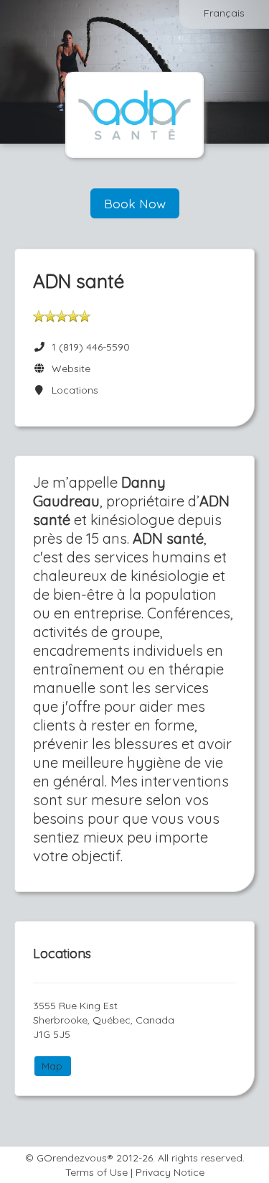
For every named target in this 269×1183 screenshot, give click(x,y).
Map (52, 1065)
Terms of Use (96, 1172)
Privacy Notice (170, 1172)
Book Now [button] (135, 203)
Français (224, 12)
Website (68, 368)
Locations (72, 390)
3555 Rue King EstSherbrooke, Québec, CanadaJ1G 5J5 (103, 1020)
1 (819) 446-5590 (91, 346)
